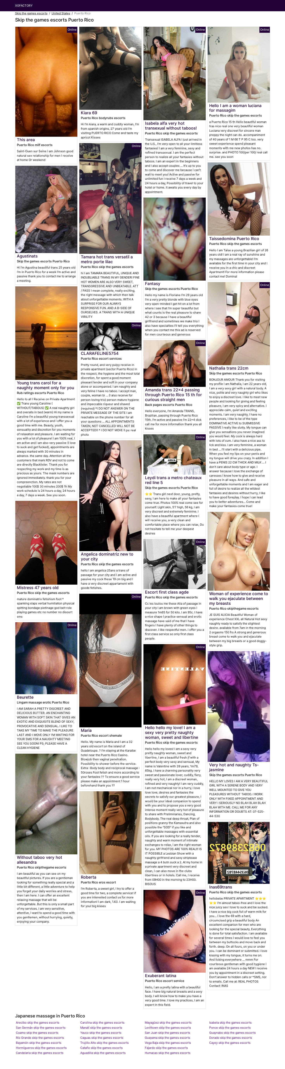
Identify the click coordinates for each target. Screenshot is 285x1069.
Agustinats (27, 256)
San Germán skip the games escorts (41, 1027)
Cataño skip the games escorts (101, 1048)
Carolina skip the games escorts (102, 1022)
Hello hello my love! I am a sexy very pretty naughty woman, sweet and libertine (171, 732)
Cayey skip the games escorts (229, 1043)
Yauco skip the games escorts (100, 1032)
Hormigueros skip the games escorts (41, 1048)
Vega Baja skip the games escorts (168, 1043)
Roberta (88, 877)
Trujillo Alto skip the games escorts (104, 1043)
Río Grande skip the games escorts (40, 1038)
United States (61, 13)
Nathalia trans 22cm (228, 368)
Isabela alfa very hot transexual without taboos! (171, 125)
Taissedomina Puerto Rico (234, 238)
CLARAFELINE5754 (100, 353)
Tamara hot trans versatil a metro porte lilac (107, 259)
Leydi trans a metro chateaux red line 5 (173, 480)
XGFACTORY (24, 5)
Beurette (25, 697)
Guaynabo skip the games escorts (232, 1032)
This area (26, 139)
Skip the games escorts (31, 13)
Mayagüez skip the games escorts (168, 1022)
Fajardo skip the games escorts (166, 1048)
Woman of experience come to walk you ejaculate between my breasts (238, 598)
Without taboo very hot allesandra (39, 860)
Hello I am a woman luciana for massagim (235, 108)
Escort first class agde (167, 592)
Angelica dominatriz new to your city (107, 556)
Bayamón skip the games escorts (38, 1043)
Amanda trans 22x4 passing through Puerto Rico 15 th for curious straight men (173, 394)
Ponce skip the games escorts (230, 1027)
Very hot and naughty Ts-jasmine (234, 767)
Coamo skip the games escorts (37, 1032)
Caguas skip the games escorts (101, 1038)
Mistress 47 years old (38, 587)
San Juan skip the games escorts (167, 1032)
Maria (86, 730)
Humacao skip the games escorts (167, 1053)
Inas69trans (220, 887)
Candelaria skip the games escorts (39, 1053)
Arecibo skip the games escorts (37, 1022)
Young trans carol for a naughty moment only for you (45, 385)
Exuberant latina (160, 975)
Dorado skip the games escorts (230, 1038)
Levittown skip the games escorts (168, 1027)
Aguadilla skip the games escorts (103, 1053)
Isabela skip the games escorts (230, 1022)
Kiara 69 (89, 112)
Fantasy (152, 283)
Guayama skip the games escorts (167, 1038)
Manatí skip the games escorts (101, 1027)
